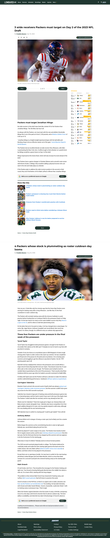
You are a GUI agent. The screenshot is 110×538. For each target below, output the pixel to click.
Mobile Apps (88, 524)
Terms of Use (72, 527)
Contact (56, 524)
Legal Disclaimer (23, 530)
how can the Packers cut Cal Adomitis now (30, 484)
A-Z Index (57, 530)
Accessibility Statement (41, 530)
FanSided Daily (22, 527)
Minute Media (9, 533)
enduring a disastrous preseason (52, 433)
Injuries (49, 2)
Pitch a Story (37, 527)
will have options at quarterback (56, 379)
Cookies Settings (73, 530)
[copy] (27, 37)
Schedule (30, 2)
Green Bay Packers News (29, 512)
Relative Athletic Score (59, 134)
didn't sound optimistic (29, 478)
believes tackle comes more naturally (51, 448)
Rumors (24, 2)
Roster (44, 2)
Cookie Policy (88, 527)
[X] (101, 2)
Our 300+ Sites (72, 524)
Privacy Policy (58, 527)
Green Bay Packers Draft (29, 233)
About (19, 524)
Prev (22, 88)
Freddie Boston (21, 34)
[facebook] (98, 2)
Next (62, 88)
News (19, 2)
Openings (36, 524)
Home (19, 233)
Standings (38, 2)
